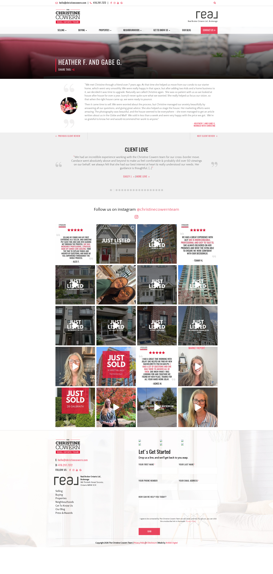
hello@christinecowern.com (72, 2)
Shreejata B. (140, 182)
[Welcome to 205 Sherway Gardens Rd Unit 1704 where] (198, 285)
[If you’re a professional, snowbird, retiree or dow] (116, 407)
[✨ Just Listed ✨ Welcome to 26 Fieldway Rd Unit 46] (75, 325)
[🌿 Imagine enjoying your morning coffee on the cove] (116, 244)
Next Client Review (206, 136)
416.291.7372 (99, 2)
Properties (104, 30)
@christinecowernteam (158, 209)
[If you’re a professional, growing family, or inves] (198, 325)
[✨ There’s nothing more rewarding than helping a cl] (157, 366)
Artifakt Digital (172, 543)
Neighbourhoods (131, 30)
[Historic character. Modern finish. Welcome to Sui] (157, 244)
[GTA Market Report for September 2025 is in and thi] (198, 366)
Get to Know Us (161, 30)
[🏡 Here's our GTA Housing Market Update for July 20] (198, 407)
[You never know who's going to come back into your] (75, 244)
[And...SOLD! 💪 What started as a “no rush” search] (116, 366)
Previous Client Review (69, 136)
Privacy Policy (191, 521)
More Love (156, 182)
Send (149, 531)
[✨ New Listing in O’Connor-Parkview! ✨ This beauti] (157, 407)
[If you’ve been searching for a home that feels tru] (157, 285)
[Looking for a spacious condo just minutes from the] (116, 325)
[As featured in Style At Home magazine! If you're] (157, 325)
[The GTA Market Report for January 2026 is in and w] (75, 366)
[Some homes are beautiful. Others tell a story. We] (75, 285)
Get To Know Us (64, 505)
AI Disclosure (151, 543)
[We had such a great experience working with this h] (198, 244)
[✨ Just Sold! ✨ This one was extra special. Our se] (75, 407)
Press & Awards (64, 513)
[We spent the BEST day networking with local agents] (116, 285)
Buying (81, 30)
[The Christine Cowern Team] (67, 16)
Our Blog (186, 30)
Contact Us (208, 30)
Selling (61, 30)
